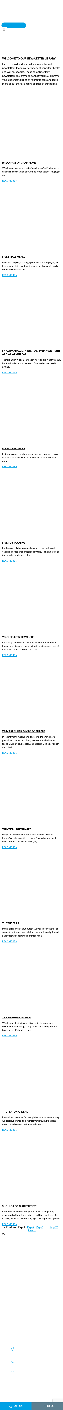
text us (49, 1406)
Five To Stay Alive (13, 543)
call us (17, 1406)
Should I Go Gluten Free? (19, 1206)
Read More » (9, 181)
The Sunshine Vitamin (16, 1017)
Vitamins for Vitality (16, 829)
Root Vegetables (13, 448)
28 (54, 1227)
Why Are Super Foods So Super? (23, 731)
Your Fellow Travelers (18, 637)
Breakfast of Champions (19, 163)
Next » (31, 1230)
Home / (21, 49)
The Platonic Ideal (15, 1112)
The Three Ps (10, 923)
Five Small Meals (13, 257)
